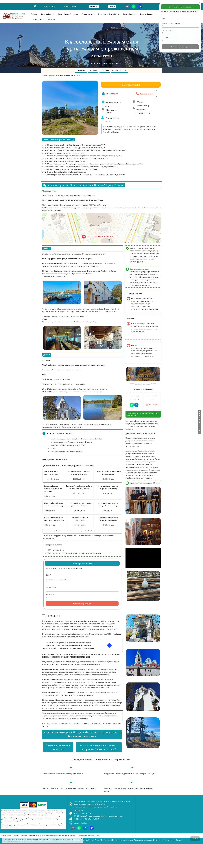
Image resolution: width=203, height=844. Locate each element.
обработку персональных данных (88, 836)
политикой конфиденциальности (53, 836)
